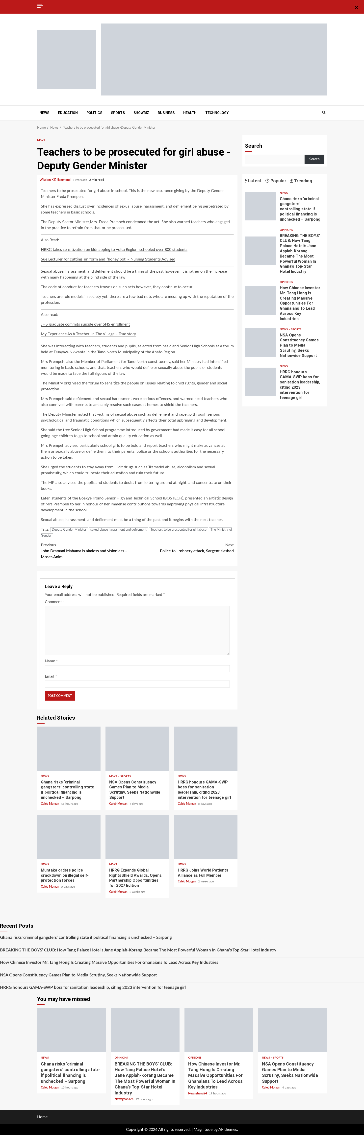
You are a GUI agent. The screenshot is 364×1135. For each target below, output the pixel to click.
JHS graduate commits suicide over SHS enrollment (85, 324)
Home (42, 1117)
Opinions (286, 230)
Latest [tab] (254, 180)
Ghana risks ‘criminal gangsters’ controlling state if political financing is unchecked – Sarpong (69, 749)
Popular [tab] (277, 180)
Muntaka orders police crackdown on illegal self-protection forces (69, 837)
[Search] (324, 113)
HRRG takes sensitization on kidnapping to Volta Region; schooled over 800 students (114, 250)
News (44, 113)
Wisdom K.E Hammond (55, 179)
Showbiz (141, 113)
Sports (118, 113)
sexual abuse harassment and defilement (118, 529)
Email (51, 676)
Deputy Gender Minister (69, 529)
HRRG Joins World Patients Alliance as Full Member (205, 837)
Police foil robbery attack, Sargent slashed (197, 548)
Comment (55, 602)
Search (253, 146)
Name (51, 661)
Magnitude (203, 1130)
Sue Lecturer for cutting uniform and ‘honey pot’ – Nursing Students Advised (108, 259)
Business (166, 113)
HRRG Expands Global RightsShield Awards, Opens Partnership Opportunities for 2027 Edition (137, 837)
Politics (94, 113)
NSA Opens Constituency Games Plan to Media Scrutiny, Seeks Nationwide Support (137, 749)
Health (190, 113)
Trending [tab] (302, 180)
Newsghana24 (124, 1099)
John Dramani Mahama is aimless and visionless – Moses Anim (84, 551)
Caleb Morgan (50, 803)
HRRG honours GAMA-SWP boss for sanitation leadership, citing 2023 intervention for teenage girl (205, 749)
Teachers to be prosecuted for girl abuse (179, 529)
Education (68, 113)
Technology (217, 113)
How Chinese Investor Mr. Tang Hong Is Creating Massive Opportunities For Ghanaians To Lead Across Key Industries (260, 300)
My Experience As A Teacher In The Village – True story (88, 334)
